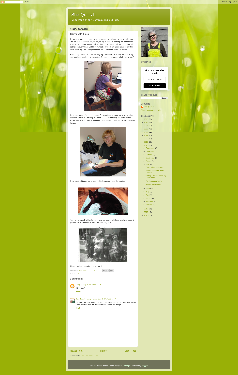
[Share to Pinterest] (113, 270)
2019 (146, 142)
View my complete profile (151, 110)
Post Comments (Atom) (90, 356)
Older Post (130, 350)
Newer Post (76, 350)
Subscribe (154, 85)
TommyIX (127, 366)
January (149, 205)
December (150, 148)
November (150, 151)
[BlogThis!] (106, 270)
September (150, 158)
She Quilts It (83, 14)
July (148, 164)
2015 (146, 215)
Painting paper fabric (154, 181)
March (148, 198)
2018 (146, 145)
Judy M (79, 285)
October (149, 155)
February (150, 201)
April (148, 195)
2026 (146, 119)
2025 (146, 122)
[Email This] (103, 270)
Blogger (145, 366)
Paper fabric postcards (154, 167)
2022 (146, 132)
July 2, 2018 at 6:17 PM (107, 299)
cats (78, 274)
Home (103, 350)
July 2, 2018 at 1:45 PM (92, 285)
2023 (146, 129)
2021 (146, 135)
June (148, 188)
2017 (146, 209)
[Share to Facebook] (110, 270)
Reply (78, 291)
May (148, 192)
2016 (146, 212)
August (149, 161)
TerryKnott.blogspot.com (86, 299)
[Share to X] (108, 270)
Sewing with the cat (153, 184)
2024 (146, 126)
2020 (146, 139)
